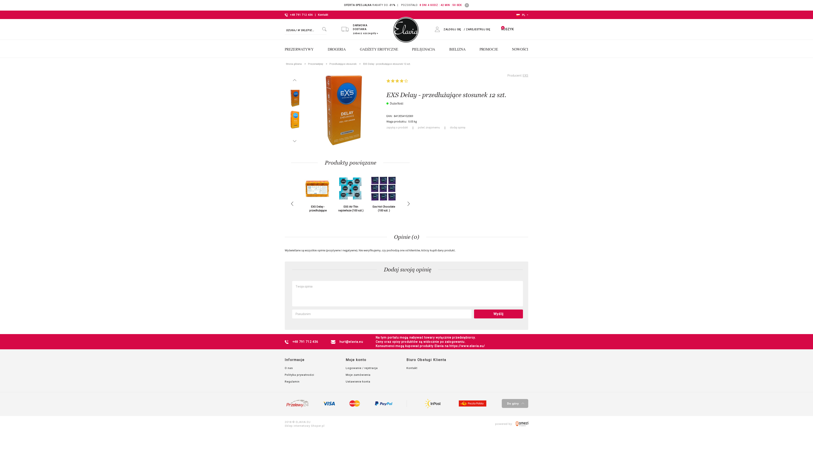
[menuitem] (301, 49)
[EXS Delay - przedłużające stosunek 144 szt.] (317, 189)
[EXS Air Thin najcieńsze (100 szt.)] (350, 189)
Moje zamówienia (358, 374)
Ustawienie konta (358, 381)
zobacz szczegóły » (365, 33)
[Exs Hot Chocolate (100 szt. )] (383, 189)
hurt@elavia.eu (351, 341)
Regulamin (292, 381)
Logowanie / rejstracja (362, 368)
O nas (289, 368)
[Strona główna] (406, 28)
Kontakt (323, 14)
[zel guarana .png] (295, 119)
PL (523, 15)
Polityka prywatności (299, 374)
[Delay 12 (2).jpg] (295, 97)
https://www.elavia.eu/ (467, 346)
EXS (525, 75)
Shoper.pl (318, 425)
